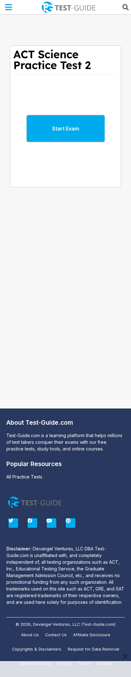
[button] (8, 7)
